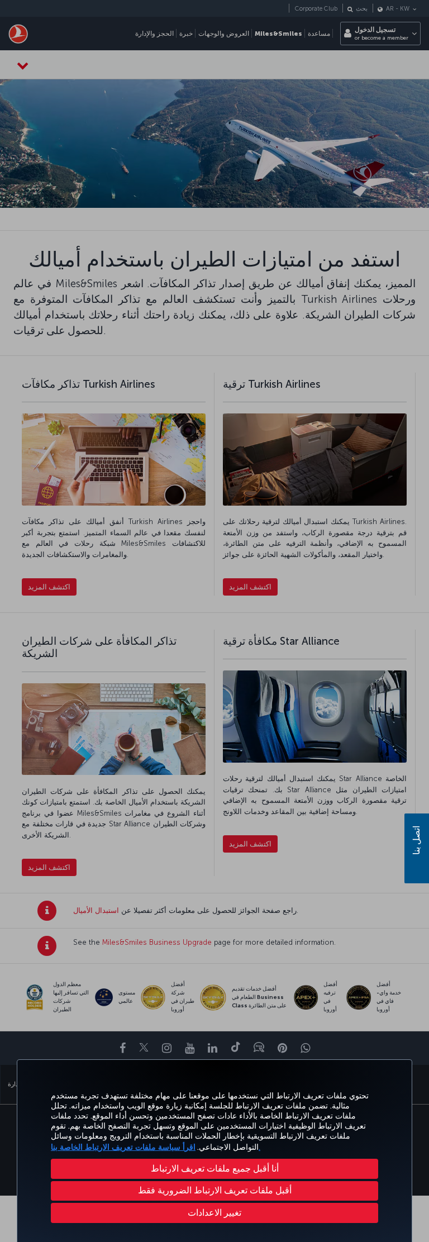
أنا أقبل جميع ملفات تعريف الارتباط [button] (215, 1168)
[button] (214, 1213)
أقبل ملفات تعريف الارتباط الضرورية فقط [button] (215, 1190)
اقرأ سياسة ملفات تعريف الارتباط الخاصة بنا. (155, 1147)
